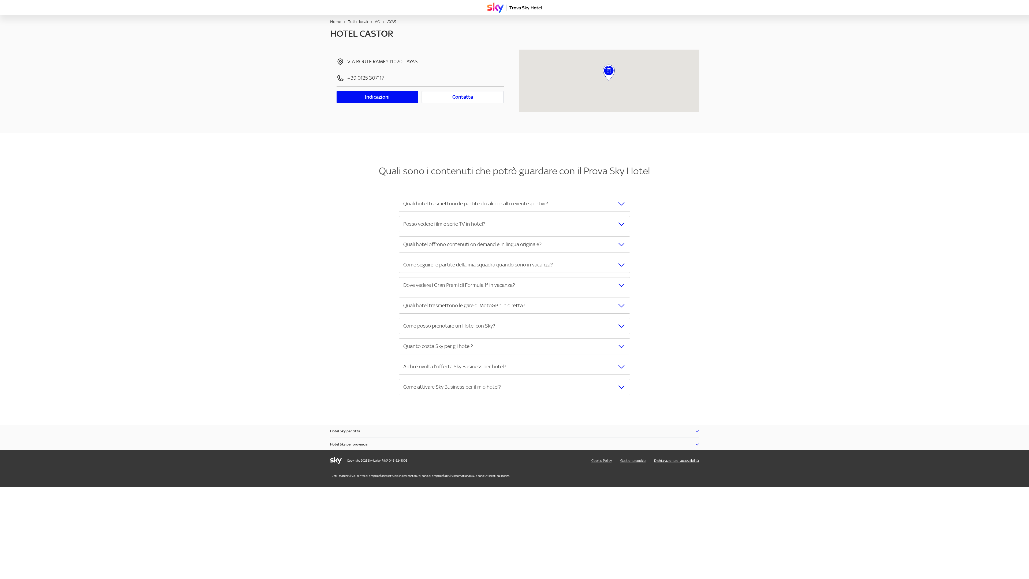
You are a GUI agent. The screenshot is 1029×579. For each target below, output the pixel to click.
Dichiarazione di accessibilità (676, 460)
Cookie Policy (601, 460)
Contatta (462, 97)
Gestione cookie (633, 460)
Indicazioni (377, 97)
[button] (514, 203)
